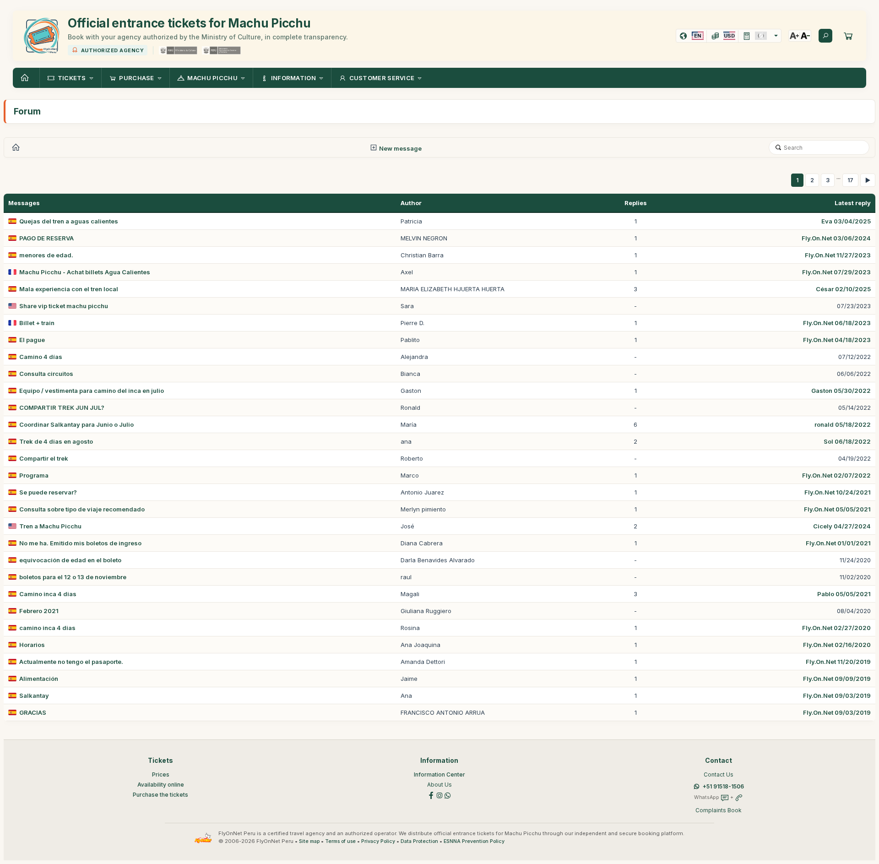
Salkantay (34, 695)
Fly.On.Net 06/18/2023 (837, 322)
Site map (309, 841)
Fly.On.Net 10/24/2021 (837, 492)
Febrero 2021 (39, 610)
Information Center (439, 774)
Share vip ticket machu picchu (63, 306)
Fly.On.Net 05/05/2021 (837, 509)
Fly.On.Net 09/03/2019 (837, 695)
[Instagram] (439, 795)
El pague (32, 339)
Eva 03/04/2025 (846, 221)
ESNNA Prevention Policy (474, 841)
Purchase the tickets (160, 794)
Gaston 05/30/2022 (841, 390)
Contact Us (718, 774)
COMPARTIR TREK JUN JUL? (61, 407)
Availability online (160, 784)
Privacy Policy (378, 841)
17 (850, 180)
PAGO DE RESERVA (46, 238)
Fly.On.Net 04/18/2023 (837, 339)
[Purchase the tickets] (848, 35)
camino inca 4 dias (47, 627)
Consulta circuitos (46, 373)
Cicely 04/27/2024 (842, 526)
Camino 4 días (40, 356)
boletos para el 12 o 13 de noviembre (72, 577)
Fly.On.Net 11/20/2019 (838, 661)
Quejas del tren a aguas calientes (68, 221)
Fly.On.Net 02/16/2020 (837, 644)
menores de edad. (46, 255)
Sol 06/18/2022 (847, 441)
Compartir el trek (43, 458)
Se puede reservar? (48, 492)
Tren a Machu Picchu (50, 526)
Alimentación (38, 678)
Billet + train (36, 322)
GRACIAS (32, 712)
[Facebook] (431, 795)
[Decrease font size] (805, 35)
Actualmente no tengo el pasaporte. (71, 661)
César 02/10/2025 (843, 289)
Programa (34, 475)
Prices (160, 774)
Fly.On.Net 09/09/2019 (837, 678)
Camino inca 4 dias (47, 594)
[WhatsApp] (448, 795)
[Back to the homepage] (26, 78)
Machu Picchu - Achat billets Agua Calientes (84, 272)
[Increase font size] (794, 35)
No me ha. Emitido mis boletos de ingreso (80, 543)
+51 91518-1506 (723, 786)
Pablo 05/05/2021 (844, 594)
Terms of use (340, 841)
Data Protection (419, 841)
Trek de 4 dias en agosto (56, 441)
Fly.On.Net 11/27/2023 (838, 255)
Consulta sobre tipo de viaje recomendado (82, 509)
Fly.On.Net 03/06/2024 (836, 238)
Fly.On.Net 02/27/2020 (836, 627)
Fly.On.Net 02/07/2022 (836, 475)
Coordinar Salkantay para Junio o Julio (76, 424)
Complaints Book (718, 810)
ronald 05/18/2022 (842, 424)
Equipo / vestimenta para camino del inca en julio (91, 390)
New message (400, 148)
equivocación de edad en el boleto (70, 560)
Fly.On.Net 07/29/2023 (836, 272)
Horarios (32, 644)
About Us (439, 784)
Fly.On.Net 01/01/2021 (838, 543)
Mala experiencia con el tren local (68, 289)
